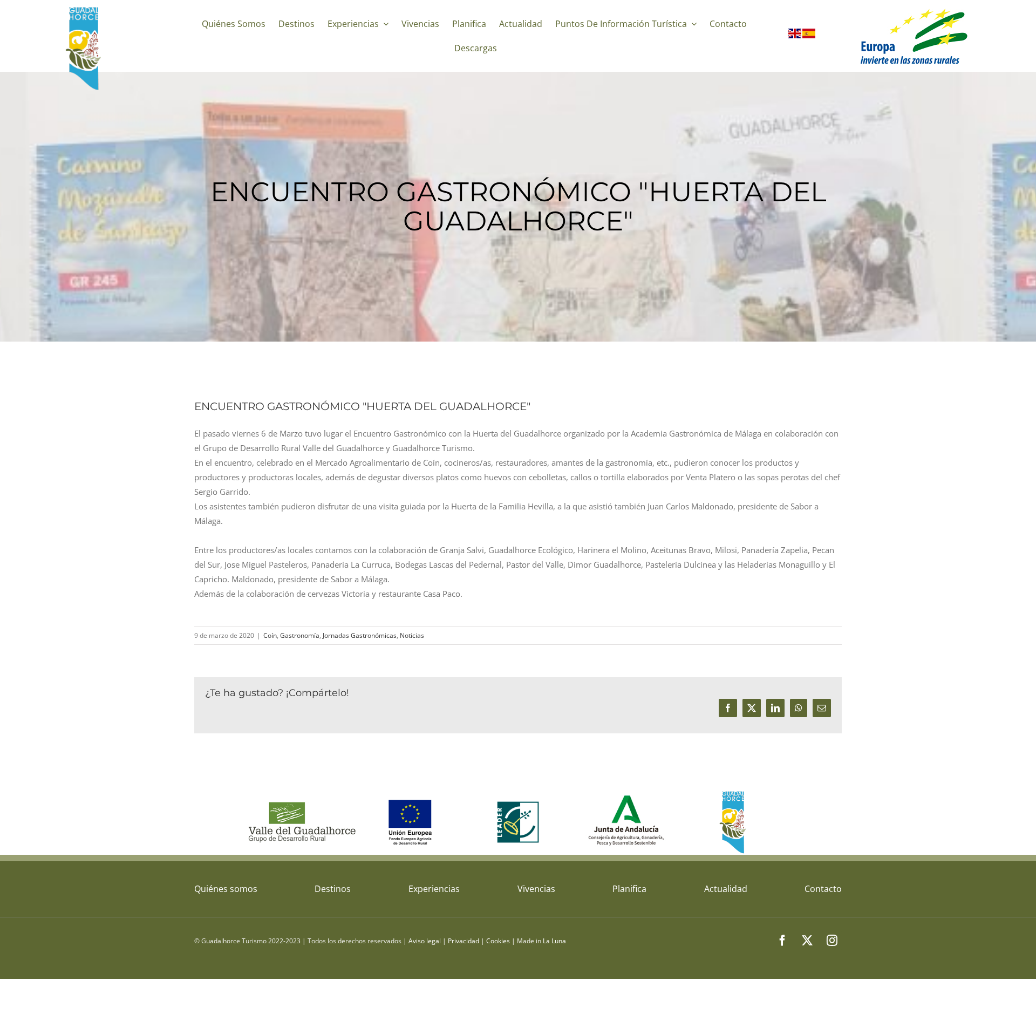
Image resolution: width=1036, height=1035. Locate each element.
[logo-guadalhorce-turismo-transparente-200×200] (85, 9)
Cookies (498, 940)
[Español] (809, 35)
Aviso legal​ (424, 940)
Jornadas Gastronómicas (360, 635)
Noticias (412, 635)
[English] (795, 35)
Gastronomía (299, 635)
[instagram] (832, 940)
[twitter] (807, 940)
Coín (270, 635)
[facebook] (782, 940)
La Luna (554, 940)
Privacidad (463, 940)
